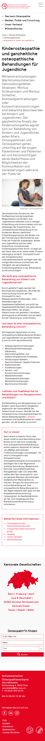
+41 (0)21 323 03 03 (13, 690)
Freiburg (21, 594)
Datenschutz (8, 729)
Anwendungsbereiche (12, 38)
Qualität (11, 534)
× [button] (42, 636)
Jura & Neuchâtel (21, 598)
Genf (31, 594)
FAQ (4, 720)
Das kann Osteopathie (17, 16)
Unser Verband (13, 24)
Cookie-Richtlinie (11, 732)
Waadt (21, 610)
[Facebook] (4, 713)
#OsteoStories (13, 28)
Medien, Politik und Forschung (22, 20)
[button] (22, 654)
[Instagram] (17, 713)
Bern (11, 594)
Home (4, 35)
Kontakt (6, 723)
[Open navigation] (40, 4)
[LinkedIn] (10, 713)
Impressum (7, 726)
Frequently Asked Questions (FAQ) (21, 530)
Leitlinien (30, 417)
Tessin (11, 610)
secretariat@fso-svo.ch (14, 688)
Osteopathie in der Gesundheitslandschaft (18, 524)
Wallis (30, 610)
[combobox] (22, 636)
